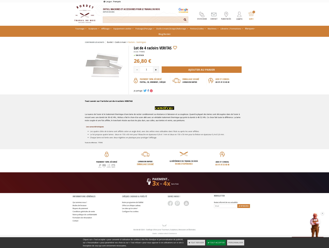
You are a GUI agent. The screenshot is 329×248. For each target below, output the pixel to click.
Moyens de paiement (80, 208)
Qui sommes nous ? (80, 202)
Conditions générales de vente (84, 211)
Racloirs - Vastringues (137, 42)
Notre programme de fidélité (132, 202)
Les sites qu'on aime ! (130, 208)
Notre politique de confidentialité (85, 215)
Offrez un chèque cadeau (131, 205)
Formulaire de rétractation (82, 218)
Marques (249, 28)
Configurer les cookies (130, 211)
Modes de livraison (79, 205)
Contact (75, 221)
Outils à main (120, 42)
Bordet (110, 42)
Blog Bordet (165, 34)
